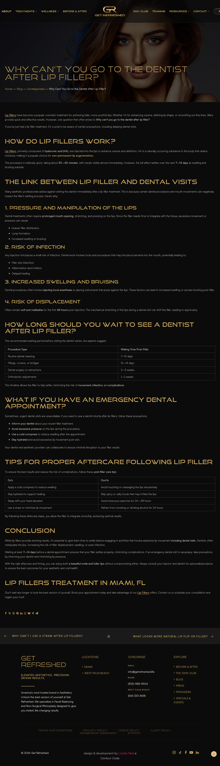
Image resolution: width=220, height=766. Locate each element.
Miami (88, 666)
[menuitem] (26, 11)
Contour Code (110, 758)
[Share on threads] (13, 613)
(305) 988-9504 (138, 683)
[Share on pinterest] (17, 613)
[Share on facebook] (5, 613)
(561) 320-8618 (137, 695)
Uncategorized (35, 88)
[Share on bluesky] (29, 613)
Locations (90, 657)
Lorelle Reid (126, 753)
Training (158, 11)
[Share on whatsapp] (25, 613)
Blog (19, 88)
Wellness (48, 11)
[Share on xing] (33, 613)
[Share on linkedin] (21, 613)
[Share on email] (37, 613)
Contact (200, 11)
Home (8, 88)
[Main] (110, 636)
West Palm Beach (96, 673)
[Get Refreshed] (110, 11)
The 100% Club (186, 673)
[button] (174, 753)
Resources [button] (178, 11)
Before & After (75, 11)
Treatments (25, 11)
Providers (183, 692)
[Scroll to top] (214, 753)
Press (180, 685)
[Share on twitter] (9, 613)
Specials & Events (182, 700)
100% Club (140, 11)
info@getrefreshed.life (141, 671)
